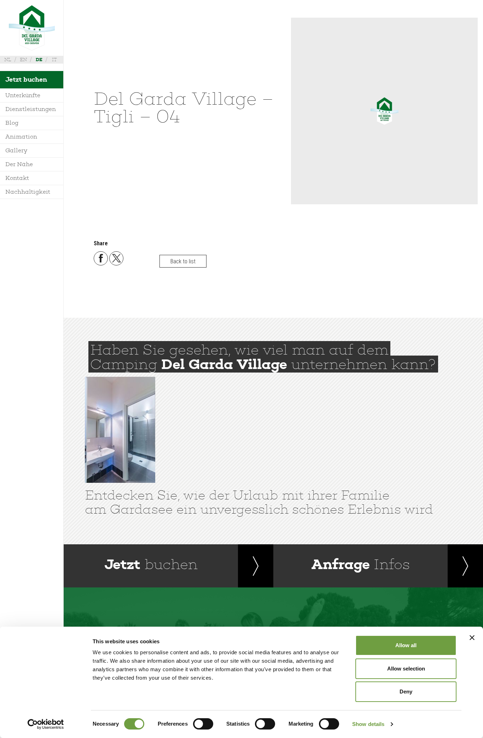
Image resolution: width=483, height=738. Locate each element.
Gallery (16, 150)
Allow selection (406, 669)
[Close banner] (472, 637)
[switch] (203, 724)
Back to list (183, 261)
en (23, 59)
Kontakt (17, 178)
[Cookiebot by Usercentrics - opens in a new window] (46, 724)
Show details (368, 724)
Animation (21, 136)
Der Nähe (19, 164)
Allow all (406, 645)
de (39, 59)
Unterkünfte (22, 95)
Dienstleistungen (30, 109)
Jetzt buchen (26, 79)
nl (7, 59)
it (54, 59)
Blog (12, 122)
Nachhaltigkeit (27, 191)
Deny (406, 692)
